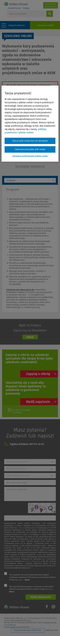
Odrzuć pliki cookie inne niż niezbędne (30, 141)
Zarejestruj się (14, 8)
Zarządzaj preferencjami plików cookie (27, 630)
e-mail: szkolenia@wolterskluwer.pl (17, 620)
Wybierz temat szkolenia (17, 469)
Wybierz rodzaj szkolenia (17, 462)
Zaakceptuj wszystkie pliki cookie (30, 149)
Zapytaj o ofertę (38, 374)
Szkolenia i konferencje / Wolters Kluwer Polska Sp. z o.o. (16, 3)
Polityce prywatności (32, 561)
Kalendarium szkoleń (45, 25)
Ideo (56, 630)
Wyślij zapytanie (38, 402)
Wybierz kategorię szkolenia (18, 475)
